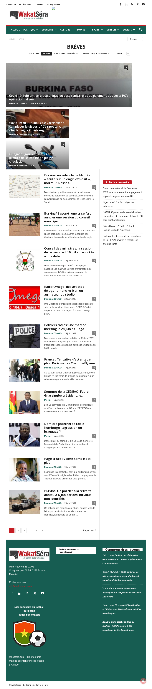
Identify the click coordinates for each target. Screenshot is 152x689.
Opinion (111, 29)
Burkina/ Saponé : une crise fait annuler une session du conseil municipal (67, 217)
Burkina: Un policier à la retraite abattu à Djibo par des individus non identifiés (68, 495)
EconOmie (47, 29)
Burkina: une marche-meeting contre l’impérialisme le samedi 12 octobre (122, 592)
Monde (81, 29)
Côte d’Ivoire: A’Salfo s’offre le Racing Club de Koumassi (119, 228)
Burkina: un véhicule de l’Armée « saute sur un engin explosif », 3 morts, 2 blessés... (68, 179)
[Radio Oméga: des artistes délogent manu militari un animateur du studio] (24, 297)
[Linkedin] (126, 4)
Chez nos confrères (66, 53)
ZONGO (106, 622)
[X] (137, 4)
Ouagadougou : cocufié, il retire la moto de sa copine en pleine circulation (32, 158)
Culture (65, 29)
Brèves (46, 53)
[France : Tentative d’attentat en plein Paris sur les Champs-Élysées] (24, 370)
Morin (47, 399)
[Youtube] (143, 4)
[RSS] (132, 4)
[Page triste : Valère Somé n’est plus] (24, 469)
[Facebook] (120, 4)
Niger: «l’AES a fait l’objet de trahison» (118, 204)
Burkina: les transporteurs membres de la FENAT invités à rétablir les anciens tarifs (122, 240)
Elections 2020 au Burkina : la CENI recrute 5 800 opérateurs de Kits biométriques (122, 609)
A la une (34, 53)
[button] (140, 30)
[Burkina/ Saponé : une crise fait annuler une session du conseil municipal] (24, 224)
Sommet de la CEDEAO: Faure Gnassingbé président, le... (66, 393)
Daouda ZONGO (18, 103)
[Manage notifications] (143, 681)
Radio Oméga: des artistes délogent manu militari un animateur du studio (64, 290)
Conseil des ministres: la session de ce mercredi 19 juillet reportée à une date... (69, 252)
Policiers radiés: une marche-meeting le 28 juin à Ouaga (65, 327)
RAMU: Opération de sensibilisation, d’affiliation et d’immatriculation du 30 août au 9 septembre (123, 216)
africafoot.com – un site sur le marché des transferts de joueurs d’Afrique (26, 661)
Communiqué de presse (95, 53)
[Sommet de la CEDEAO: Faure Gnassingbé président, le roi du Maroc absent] (24, 402)
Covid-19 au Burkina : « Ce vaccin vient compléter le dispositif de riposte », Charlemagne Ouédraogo (36, 126)
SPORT (95, 29)
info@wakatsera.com (20, 586)
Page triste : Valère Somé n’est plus (67, 460)
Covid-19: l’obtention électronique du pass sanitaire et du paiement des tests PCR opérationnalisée (68, 97)
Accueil (15, 29)
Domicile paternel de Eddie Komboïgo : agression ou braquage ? (64, 428)
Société (127, 29)
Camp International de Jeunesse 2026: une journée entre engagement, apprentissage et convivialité (123, 192)
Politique (29, 29)
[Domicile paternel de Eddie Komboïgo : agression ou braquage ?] (24, 435)
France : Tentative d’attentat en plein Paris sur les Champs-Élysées (69, 361)
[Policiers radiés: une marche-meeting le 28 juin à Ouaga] (24, 336)
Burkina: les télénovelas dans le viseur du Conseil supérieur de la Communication (122, 559)
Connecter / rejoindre (48, 4)
